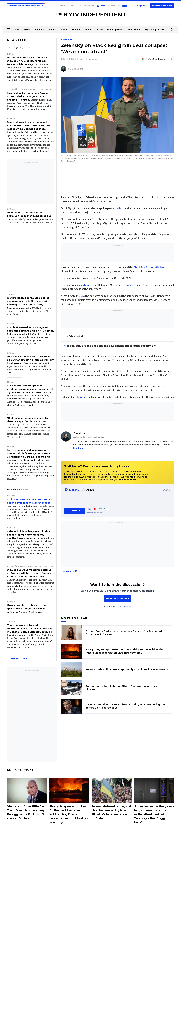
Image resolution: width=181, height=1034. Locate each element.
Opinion (76, 29)
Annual (90, 489)
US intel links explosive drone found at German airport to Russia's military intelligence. (30, 360)
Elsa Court (77, 69)
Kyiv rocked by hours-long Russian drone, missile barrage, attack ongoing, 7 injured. (28, 96)
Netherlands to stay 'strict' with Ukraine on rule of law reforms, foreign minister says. (27, 61)
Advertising (89, 6)
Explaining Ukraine (155, 29)
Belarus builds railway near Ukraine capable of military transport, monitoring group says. (28, 534)
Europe (64, 29)
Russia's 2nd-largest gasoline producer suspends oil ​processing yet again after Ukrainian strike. (30, 389)
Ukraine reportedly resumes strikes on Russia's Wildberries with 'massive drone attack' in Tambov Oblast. (29, 573)
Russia (52, 29)
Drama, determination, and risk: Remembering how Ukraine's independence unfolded (111, 812)
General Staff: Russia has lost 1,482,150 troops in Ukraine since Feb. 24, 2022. (29, 216)
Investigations (115, 29)
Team (71, 6)
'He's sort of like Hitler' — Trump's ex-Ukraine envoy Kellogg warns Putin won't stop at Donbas (26, 812)
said (119, 208)
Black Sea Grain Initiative (149, 267)
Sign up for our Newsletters (26, 6)
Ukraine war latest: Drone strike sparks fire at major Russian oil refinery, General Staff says (27, 608)
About (62, 6)
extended (87, 285)
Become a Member (161, 6)
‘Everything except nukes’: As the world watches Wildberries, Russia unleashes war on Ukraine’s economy (69, 814)
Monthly (74, 489)
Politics (27, 29)
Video (88, 29)
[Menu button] (8, 29)
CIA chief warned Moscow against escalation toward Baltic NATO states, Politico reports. (30, 330)
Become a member (117, 598)
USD (165, 489)
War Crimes (134, 29)
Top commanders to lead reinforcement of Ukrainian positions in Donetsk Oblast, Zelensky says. (30, 628)
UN (82, 295)
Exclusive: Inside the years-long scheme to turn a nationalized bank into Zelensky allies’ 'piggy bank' (154, 814)
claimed (80, 397)
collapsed (129, 285)
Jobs (79, 6)
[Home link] (90, 14)
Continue (74, 510)
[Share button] (171, 59)
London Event (115, 6)
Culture (99, 29)
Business (40, 29)
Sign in (127, 606)
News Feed (67, 39)
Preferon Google (155, 59)
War (16, 29)
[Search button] (172, 29)
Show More (19, 658)
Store (102, 6)
